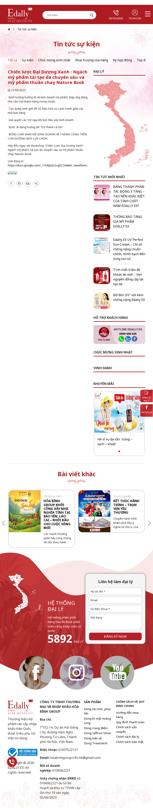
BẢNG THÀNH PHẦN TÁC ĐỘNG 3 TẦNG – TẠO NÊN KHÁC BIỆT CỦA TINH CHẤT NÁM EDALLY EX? (129, 196)
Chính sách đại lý (127, 737)
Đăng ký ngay (115, 636)
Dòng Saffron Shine (97, 733)
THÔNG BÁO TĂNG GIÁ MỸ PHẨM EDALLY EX (127, 221)
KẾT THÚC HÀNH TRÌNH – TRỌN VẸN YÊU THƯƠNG (126, 507)
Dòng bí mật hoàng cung (97, 720)
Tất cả (12, 60)
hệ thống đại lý (61, 606)
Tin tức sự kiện (27, 29)
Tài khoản (134, 18)
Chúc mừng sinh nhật (54, 60)
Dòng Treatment (96, 743)
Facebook (146, 412)
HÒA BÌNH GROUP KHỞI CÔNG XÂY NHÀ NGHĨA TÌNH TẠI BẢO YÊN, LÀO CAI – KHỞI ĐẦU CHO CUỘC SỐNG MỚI (57, 514)
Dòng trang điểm (96, 728)
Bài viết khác (77, 474)
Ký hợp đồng (122, 60)
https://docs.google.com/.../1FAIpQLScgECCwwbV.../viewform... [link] (48, 165)
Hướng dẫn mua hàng (127, 714)
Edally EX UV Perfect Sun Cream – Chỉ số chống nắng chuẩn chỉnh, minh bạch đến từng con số (129, 249)
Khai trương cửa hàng (91, 60)
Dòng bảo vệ (93, 738)
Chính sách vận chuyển (126, 729)
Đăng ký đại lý (146, 399)
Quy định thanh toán (130, 722)
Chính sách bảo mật (129, 742)
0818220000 (116, 18)
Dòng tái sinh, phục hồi (97, 711)
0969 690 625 (128, 334)
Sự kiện (27, 60)
